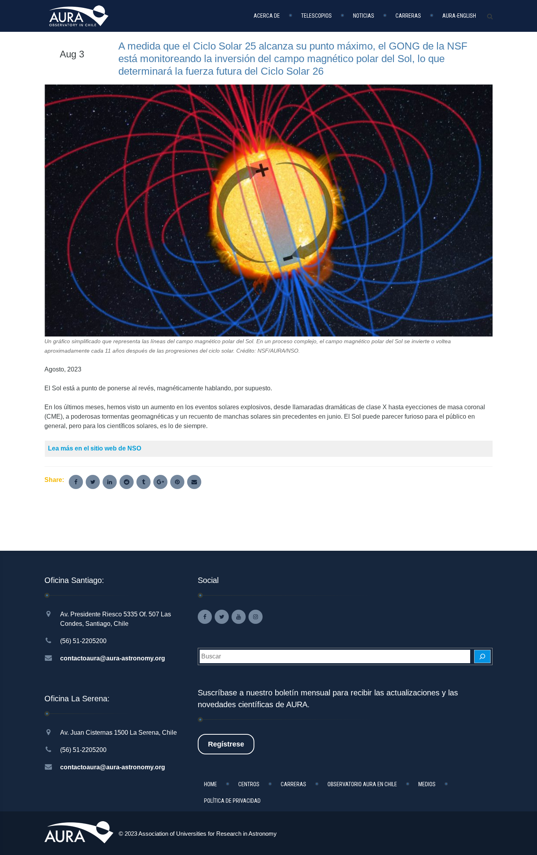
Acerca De (267, 16)
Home (210, 784)
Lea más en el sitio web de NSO (94, 448)
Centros (248, 784)
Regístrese (226, 744)
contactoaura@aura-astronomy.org (112, 658)
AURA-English (459, 16)
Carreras (408, 16)
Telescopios (316, 16)
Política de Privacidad (232, 801)
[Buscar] (482, 656)
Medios (427, 784)
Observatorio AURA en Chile (362, 784)
